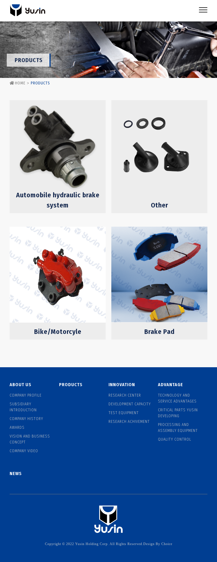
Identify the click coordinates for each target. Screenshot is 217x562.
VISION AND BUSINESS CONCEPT (30, 439)
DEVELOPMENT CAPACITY (129, 404)
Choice (166, 544)
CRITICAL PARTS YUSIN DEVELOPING (178, 413)
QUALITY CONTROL (174, 439)
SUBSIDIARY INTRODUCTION (23, 407)
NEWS (16, 473)
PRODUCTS (71, 384)
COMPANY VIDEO (24, 451)
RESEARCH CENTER (124, 395)
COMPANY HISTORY (26, 418)
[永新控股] (27, 10)
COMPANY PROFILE (26, 395)
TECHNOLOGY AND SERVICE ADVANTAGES (177, 398)
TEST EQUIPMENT (123, 412)
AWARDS (17, 427)
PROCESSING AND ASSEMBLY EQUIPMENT (178, 427)
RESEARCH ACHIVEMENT (129, 421)
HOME (20, 83)
